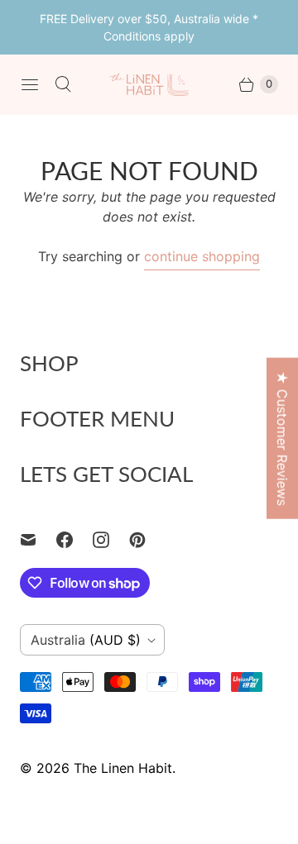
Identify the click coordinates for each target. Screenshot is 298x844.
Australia (86, 640)
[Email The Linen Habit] (38, 540)
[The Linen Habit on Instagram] (111, 540)
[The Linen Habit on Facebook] (74, 540)
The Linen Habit (123, 768)
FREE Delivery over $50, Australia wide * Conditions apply (149, 27)
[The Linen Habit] (149, 84)
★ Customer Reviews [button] (282, 437)
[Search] (62, 84)
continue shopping (202, 256)
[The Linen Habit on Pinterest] (147, 540)
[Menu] (29, 84)
